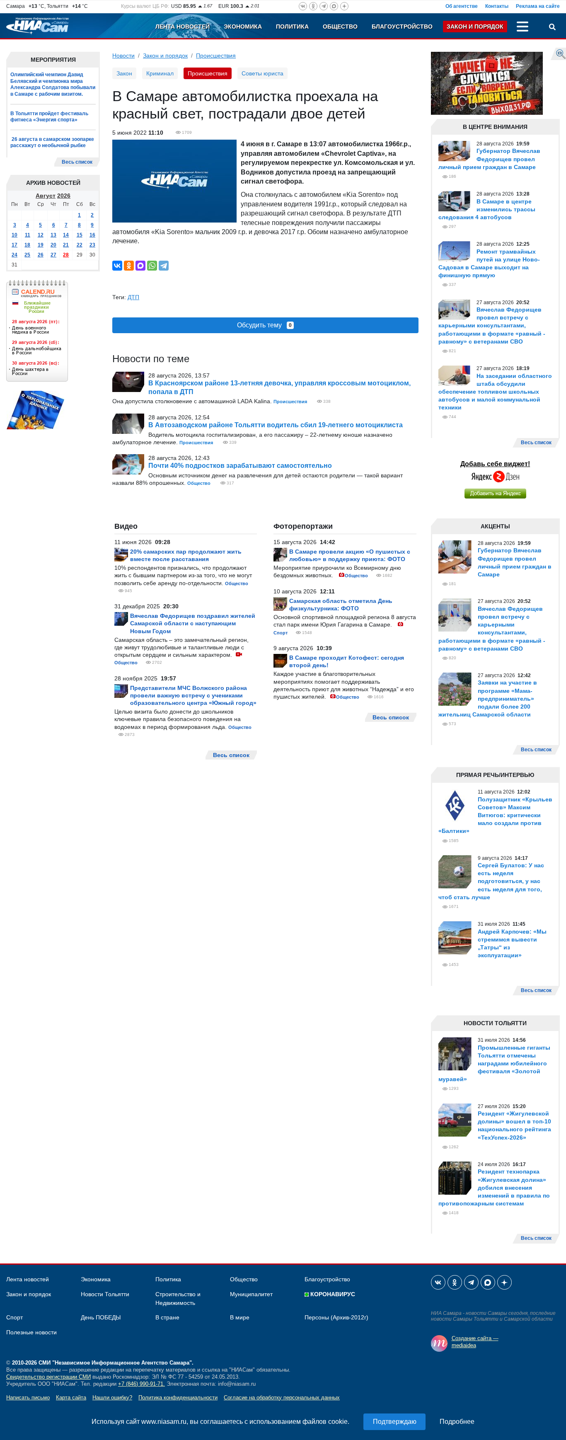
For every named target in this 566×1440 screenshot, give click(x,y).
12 (41, 235)
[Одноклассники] (129, 266)
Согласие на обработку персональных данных (282, 1397)
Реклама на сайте (538, 6)
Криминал (160, 73)
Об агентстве (461, 6)
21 (66, 245)
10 (14, 235)
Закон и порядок (475, 26)
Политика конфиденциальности (178, 1397)
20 (53, 245)
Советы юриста (262, 73)
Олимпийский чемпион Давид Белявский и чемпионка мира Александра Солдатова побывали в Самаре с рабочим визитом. (52, 84)
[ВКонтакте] (117, 266)
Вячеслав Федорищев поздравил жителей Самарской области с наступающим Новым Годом (192, 623)
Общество (340, 26)
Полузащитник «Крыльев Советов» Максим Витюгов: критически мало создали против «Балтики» (495, 815)
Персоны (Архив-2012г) (336, 1317)
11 (27, 235)
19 (41, 245)
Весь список (77, 162)
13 (53, 235)
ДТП (133, 297)
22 (79, 245)
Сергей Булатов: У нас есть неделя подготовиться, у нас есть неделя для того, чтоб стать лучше (491, 881)
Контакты (496, 6)
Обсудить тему (264, 325)
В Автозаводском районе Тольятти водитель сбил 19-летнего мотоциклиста (275, 424)
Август (46, 195)
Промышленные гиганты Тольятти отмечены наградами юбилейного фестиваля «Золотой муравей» (494, 1063)
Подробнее (457, 1421)
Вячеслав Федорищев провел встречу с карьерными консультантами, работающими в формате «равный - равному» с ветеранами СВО (491, 325)
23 (92, 245)
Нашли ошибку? (112, 1397)
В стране (167, 1317)
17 (14, 245)
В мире (239, 1317)
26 (41, 255)
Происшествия (216, 55)
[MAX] (140, 266)
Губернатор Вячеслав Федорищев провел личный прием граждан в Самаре (489, 159)
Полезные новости (31, 1332)
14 (66, 235)
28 (66, 255)
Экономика (243, 26)
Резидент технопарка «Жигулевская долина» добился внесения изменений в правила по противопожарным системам (494, 1187)
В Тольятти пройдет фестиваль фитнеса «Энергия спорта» (49, 117)
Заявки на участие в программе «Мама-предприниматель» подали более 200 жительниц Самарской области (487, 698)
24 (14, 255)
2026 (63, 195)
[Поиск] (552, 27)
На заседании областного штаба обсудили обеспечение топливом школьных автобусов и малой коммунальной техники (495, 392)
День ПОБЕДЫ (101, 1317)
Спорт (280, 632)
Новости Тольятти (105, 1294)
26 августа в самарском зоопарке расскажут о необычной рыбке (52, 142)
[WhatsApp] (152, 266)
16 (92, 235)
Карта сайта (71, 1397)
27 (53, 255)
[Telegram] (164, 266)
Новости (123, 55)
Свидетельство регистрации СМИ (48, 1377)
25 (27, 255)
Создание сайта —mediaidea (475, 1341)
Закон (124, 73)
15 (79, 235)
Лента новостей (182, 26)
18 (27, 245)
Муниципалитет (251, 1294)
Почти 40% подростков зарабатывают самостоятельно (240, 465)
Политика (292, 26)
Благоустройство (402, 26)
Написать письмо (28, 1397)
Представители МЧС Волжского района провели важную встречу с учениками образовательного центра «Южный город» (193, 695)
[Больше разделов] (522, 27)
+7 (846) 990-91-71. (141, 1384)
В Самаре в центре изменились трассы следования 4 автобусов (486, 209)
